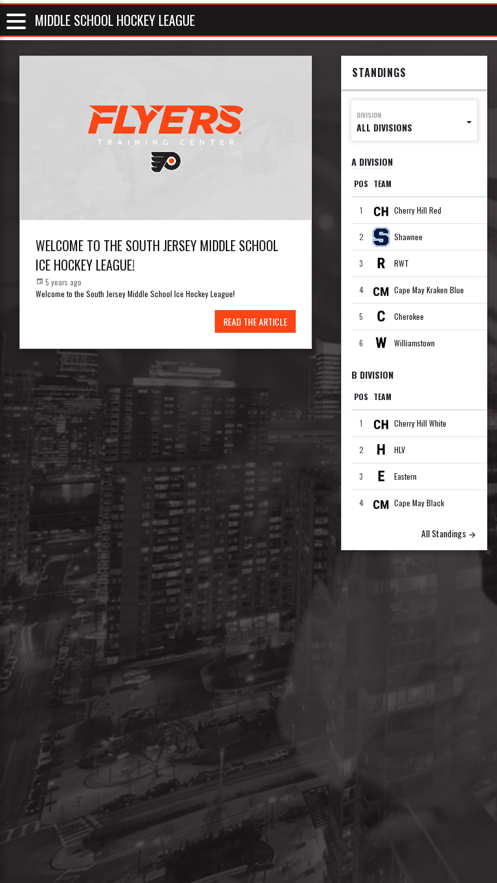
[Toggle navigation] (16, 20)
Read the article (255, 321)
